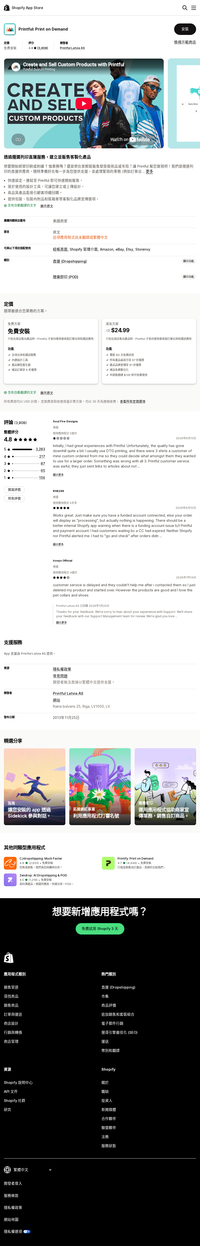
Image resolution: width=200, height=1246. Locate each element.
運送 (105, 1041)
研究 (7, 1110)
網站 (56, 700)
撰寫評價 (14, 489)
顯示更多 (58, 475)
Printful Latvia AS (72, 48)
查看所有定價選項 (132, 401)
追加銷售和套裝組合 (117, 1014)
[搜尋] (184, 7)
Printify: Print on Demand (135, 858)
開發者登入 (13, 1183)
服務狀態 (108, 1146)
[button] (51, 863)
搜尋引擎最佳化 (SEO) (119, 1032)
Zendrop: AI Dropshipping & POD (43, 875)
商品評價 (108, 1005)
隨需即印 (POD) (65, 277)
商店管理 (11, 1041)
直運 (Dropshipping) (70, 261)
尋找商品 (11, 996)
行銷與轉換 (13, 1032)
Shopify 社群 (14, 1100)
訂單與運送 (13, 1014)
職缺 (105, 1091)
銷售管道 (11, 987)
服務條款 (11, 1195)
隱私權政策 (62, 669)
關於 (105, 1082)
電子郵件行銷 (112, 1023)
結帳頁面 (60, 249)
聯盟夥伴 (108, 1128)
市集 (105, 996)
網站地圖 (11, 1219)
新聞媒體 (108, 1110)
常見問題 (60, 676)
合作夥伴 (108, 1119)
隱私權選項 (13, 1231)
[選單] (193, 7)
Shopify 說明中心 (18, 1082)
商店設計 (11, 1023)
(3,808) (42, 48)
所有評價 (14, 498)
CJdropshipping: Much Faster (41, 858)
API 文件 (11, 1091)
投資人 (106, 1100)
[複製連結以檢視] (81, 421)
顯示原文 (46, 206)
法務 (105, 1137)
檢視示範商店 (185, 42)
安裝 (185, 29)
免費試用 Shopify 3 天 (100, 929)
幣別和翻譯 (110, 1050)
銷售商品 (11, 1005)
